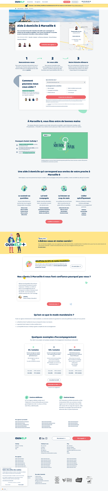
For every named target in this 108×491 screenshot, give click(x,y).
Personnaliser (7, 484)
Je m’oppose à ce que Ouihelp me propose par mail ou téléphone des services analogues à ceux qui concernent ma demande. (66, 104)
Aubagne (35, 37)
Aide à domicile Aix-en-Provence (22, 421)
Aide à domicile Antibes (47, 421)
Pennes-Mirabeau (52, 37)
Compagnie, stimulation (53, 90)
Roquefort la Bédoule (21, 39)
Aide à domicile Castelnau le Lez (48, 423)
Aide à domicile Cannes (20, 423)
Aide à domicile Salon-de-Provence (22, 427)
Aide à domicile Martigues (73, 424)
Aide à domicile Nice (46, 426)
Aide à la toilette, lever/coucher (74, 88)
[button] (4, 489)
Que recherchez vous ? (51, 79)
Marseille (26, 8)
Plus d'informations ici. (77, 5)
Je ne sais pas (71, 92)
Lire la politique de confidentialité (7, 480)
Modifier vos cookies (71, 448)
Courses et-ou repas (72, 90)
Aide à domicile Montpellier (21, 426)
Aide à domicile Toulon (46, 427)
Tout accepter (21, 484)
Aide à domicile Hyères (73, 423)
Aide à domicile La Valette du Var (22, 424)
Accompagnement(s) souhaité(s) (53, 85)
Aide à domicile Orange (73, 426)
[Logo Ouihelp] (19, 2)
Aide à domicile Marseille (47, 424)
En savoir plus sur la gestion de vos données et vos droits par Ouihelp (57, 106)
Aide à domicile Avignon (73, 421)
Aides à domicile (20, 8)
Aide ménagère (51, 88)
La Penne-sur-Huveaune (43, 37)
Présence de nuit (51, 92)
